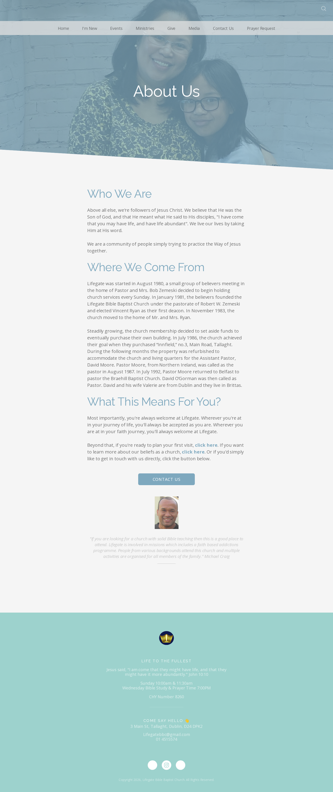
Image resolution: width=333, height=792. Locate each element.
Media (194, 28)
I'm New (89, 28)
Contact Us (223, 28)
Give (171, 28)
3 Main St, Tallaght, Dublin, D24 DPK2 (166, 726)
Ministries (145, 28)
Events (116, 28)
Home (63, 28)
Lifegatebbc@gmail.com (166, 734)
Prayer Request (261, 28)
